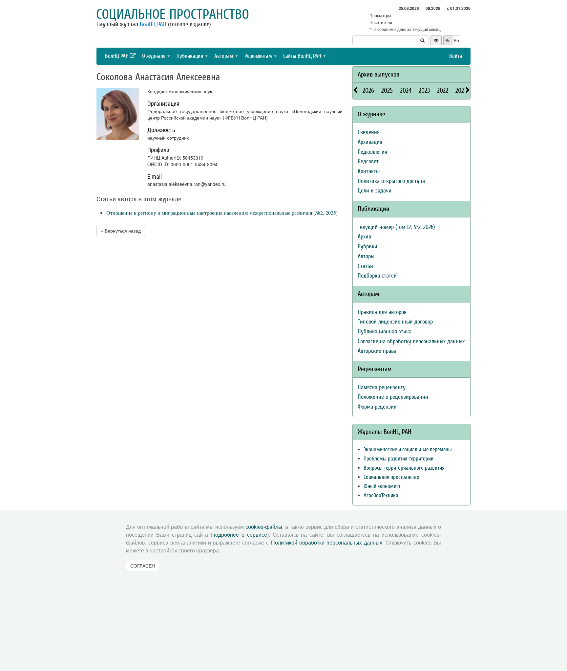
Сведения (369, 132)
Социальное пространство (172, 14)
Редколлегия (372, 151)
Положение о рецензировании (393, 396)
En (456, 40)
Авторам (224, 56)
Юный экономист (382, 486)
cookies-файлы (263, 527)
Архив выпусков (378, 74)
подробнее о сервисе (239, 535)
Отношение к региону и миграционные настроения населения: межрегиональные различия (209, 212)
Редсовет (368, 161)
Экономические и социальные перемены (408, 449)
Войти (455, 56)
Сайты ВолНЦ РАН (303, 56)
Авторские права (377, 350)
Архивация (370, 142)
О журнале (154, 56)
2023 (424, 90)
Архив (364, 236)
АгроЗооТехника (381, 495)
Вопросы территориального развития (404, 468)
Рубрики (367, 246)
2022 (442, 90)
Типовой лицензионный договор (395, 321)
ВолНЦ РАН (153, 24)
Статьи (365, 266)
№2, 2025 (325, 212)
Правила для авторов (382, 312)
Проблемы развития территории (398, 459)
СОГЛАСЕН (142, 565)
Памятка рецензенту (382, 387)
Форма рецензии (377, 406)
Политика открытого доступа (391, 181)
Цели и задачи (374, 190)
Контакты (369, 171)
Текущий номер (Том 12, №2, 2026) (396, 227)
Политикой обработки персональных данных (326, 543)
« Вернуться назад (121, 230)
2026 (368, 90)
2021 (460, 90)
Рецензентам (258, 56)
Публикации (190, 56)
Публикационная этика (384, 331)
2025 (387, 90)
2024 (405, 90)
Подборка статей (377, 275)
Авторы (366, 256)
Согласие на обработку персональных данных (411, 341)
